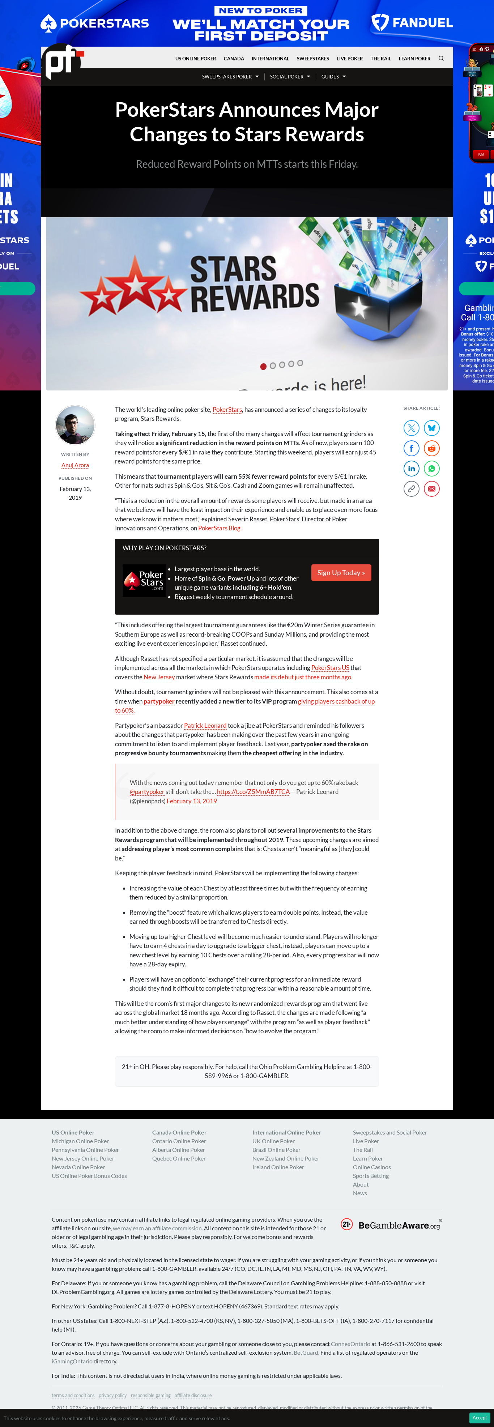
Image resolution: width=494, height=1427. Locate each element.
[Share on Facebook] (412, 448)
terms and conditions (73, 1395)
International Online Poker (286, 1132)
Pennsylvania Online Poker (85, 1149)
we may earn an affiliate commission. (158, 1228)
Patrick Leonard (205, 725)
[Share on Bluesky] (432, 428)
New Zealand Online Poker (285, 1158)
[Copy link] (412, 489)
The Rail (381, 58)
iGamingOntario (72, 1361)
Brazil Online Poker (276, 1149)
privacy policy (113, 1395)
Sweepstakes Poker (227, 77)
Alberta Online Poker (178, 1149)
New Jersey (159, 677)
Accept (480, 1417)
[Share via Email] (432, 489)
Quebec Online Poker (179, 1158)
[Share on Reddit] (432, 448)
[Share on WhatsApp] (432, 469)
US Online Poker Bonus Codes (89, 1175)
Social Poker (286, 77)
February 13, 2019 (192, 801)
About (361, 1184)
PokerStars (227, 409)
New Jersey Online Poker (83, 1158)
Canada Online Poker (179, 1132)
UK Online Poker (273, 1140)
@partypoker (147, 791)
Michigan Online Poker (80, 1140)
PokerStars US (330, 667)
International (270, 58)
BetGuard (306, 1352)
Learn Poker (415, 58)
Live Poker (350, 58)
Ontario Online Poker (179, 1140)
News (360, 1192)
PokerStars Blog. (220, 528)
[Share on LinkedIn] (412, 469)
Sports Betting (371, 1175)
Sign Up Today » (341, 572)
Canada (234, 58)
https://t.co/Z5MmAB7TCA (253, 791)
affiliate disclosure (193, 1395)
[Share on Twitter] (412, 428)
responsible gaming (151, 1395)
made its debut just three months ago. (303, 677)
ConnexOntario (350, 1343)
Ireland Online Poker (278, 1166)
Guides (330, 77)
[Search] (441, 58)
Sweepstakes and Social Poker (390, 1132)
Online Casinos (372, 1166)
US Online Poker (195, 58)
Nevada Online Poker (78, 1166)
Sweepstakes (313, 58)
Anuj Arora (75, 464)
